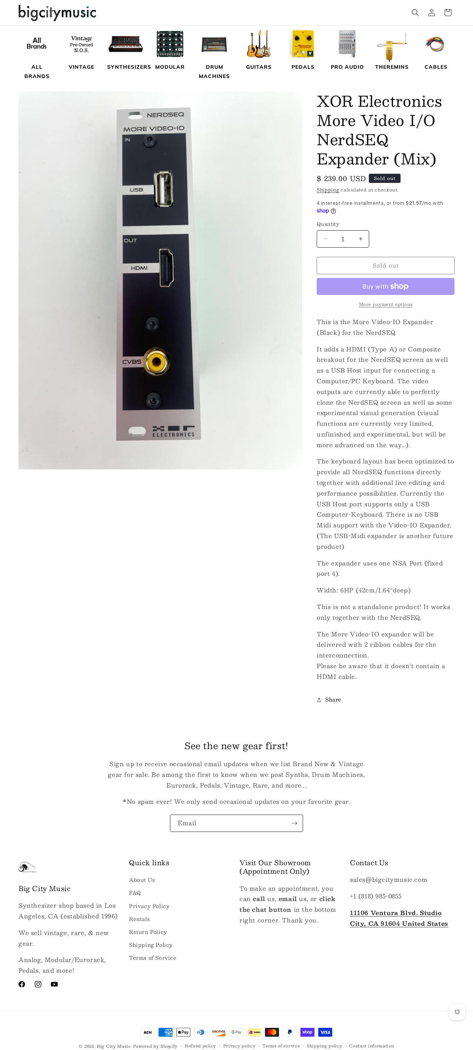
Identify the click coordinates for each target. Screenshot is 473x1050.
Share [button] (333, 699)
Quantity (328, 224)
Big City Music (114, 1046)
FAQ (135, 892)
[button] (415, 12)
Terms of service (281, 1046)
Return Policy (148, 931)
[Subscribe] (294, 823)
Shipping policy (325, 1046)
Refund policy (200, 1046)
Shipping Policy (151, 944)
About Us (142, 880)
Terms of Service (153, 958)
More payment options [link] (386, 304)
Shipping (328, 189)
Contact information (371, 1046)
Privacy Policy (149, 905)
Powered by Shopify (155, 1046)
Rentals (139, 918)
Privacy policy (239, 1046)
